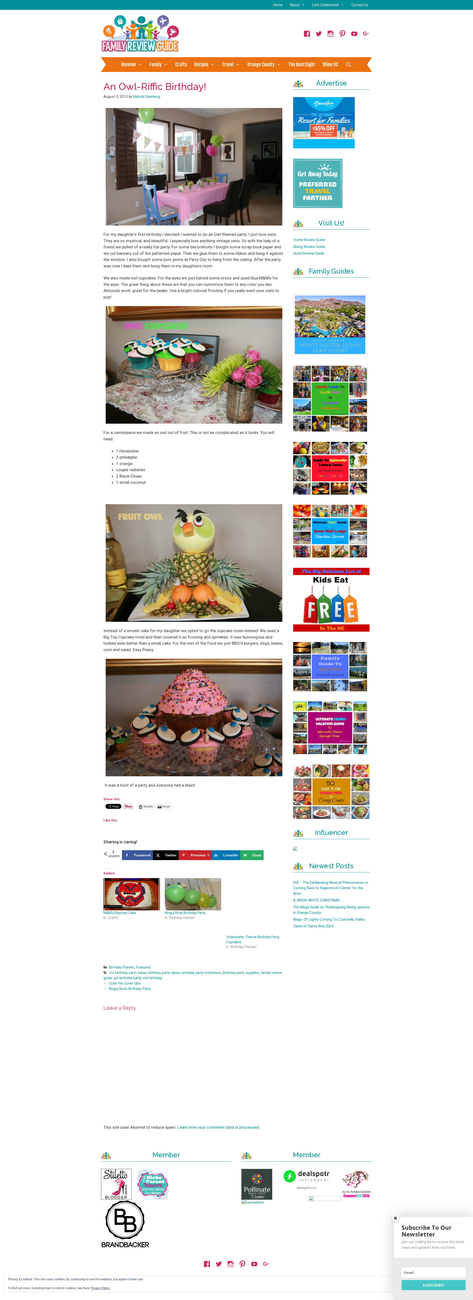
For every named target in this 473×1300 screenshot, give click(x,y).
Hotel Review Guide (308, 253)
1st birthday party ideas (128, 973)
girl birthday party (127, 978)
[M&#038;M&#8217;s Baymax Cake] (131, 894)
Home (278, 5)
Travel (228, 65)
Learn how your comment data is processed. (218, 1127)
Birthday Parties (121, 967)
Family (156, 65)
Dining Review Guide (309, 246)
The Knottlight (301, 65)
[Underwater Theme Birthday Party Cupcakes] (254, 906)
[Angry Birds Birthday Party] (193, 894)
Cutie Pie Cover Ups (124, 983)
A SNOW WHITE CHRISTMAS (316, 900)
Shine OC (330, 65)
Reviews (128, 65)
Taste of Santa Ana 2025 (313, 926)
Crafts (181, 65)
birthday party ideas (164, 973)
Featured (143, 967)
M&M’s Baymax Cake (119, 913)
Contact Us (359, 5)
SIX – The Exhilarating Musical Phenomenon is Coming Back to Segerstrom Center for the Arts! (330, 888)
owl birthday (152, 978)
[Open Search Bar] (348, 64)
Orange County (261, 65)
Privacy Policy (100, 1288)
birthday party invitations (201, 973)
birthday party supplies (241, 973)
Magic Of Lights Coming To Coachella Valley (329, 919)
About (295, 5)
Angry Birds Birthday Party (185, 913)
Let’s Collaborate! (325, 5)
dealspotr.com (307, 1187)
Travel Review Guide (309, 240)
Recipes (201, 65)
